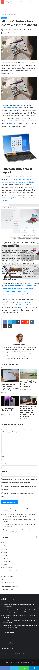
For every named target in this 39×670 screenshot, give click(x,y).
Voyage (5, 552)
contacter (18, 643)
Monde (5, 549)
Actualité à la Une (8, 546)
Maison (5, 543)
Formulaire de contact (10, 571)
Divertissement (7, 568)
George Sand (7, 29)
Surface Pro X (6, 200)
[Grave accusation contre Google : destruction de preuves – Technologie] (10, 375)
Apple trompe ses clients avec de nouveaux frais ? (8, 410)
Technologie (12, 14)
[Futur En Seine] (8, 8)
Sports (5, 564)
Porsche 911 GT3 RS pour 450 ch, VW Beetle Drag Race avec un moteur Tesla (28, 384)
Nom (4, 456)
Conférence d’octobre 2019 (11, 108)
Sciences (6, 558)
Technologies (7, 561)
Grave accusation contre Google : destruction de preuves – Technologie (10, 387)
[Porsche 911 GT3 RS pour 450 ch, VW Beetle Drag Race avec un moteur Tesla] (29, 374)
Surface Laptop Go (8, 198)
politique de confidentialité (10, 586)
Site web (4, 471)
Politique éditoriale (7, 589)
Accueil (5, 14)
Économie (6, 555)
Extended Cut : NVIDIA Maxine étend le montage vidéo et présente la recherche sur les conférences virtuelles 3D (28, 411)
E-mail (4, 464)
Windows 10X (13, 123)
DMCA (3, 579)
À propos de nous (7, 576)
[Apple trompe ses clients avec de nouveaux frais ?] (10, 401)
